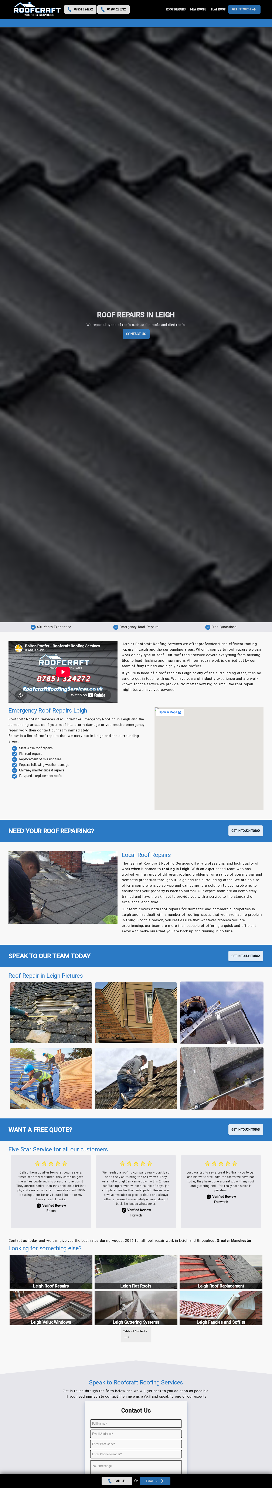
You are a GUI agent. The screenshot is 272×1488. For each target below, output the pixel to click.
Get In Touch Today (245, 830)
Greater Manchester (234, 1240)
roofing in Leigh (175, 869)
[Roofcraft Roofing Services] (37, 9)
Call (147, 1397)
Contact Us (136, 334)
